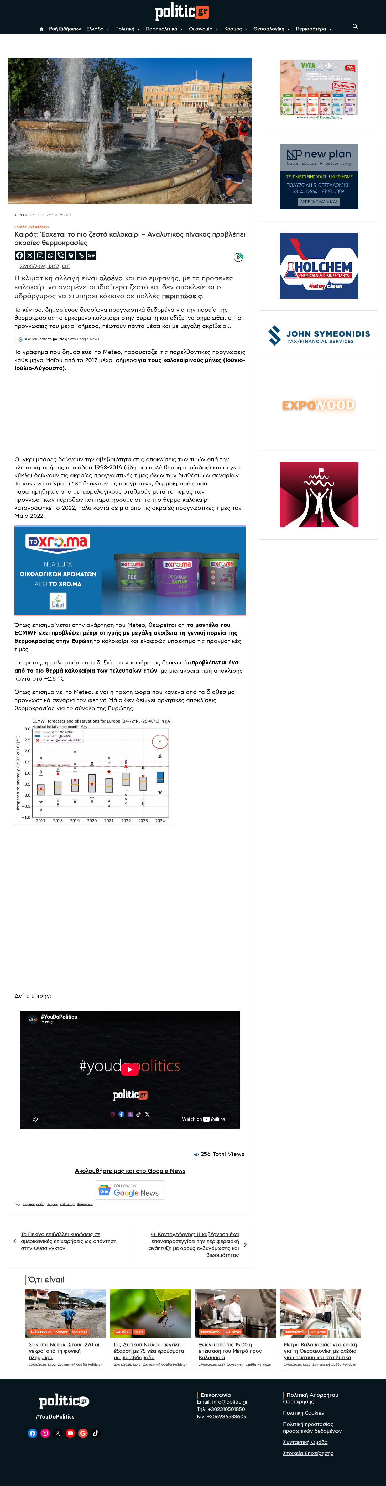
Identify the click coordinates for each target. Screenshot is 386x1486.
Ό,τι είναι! (79, 1331)
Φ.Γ (66, 266)
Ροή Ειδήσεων (65, 29)
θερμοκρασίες (34, 1204)
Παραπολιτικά (162, 29)
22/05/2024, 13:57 (39, 266)
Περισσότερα (311, 29)
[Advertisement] (130, 414)
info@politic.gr (230, 1402)
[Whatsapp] (50, 255)
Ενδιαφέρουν (38, 226)
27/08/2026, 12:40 (127, 1364)
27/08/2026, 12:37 (212, 1364)
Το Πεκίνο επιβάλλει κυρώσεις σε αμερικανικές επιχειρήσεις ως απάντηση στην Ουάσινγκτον (69, 1241)
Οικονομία (201, 29)
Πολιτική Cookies (303, 1413)
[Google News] (91, 255)
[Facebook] (19, 255)
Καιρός (52, 1204)
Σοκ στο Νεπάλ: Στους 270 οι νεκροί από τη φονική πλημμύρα (64, 1351)
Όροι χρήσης (298, 1401)
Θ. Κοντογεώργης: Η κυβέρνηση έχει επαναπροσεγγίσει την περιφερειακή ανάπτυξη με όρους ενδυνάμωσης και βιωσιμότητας (194, 1245)
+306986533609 (227, 1416)
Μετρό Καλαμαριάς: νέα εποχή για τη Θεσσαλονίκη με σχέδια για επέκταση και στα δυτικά (320, 1351)
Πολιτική (124, 29)
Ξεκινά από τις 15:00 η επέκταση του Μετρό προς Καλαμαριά (230, 1351)
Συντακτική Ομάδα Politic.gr (80, 1364)
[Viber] (60, 255)
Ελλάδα (95, 29)
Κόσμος (233, 29)
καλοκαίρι (67, 1204)
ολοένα (111, 278)
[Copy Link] (81, 255)
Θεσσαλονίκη (268, 29)
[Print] (70, 255)
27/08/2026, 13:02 (42, 1364)
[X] (29, 255)
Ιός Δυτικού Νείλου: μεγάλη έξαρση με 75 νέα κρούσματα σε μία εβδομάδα (149, 1351)
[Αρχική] (41, 29)
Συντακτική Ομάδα (305, 1442)
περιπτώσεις (182, 296)
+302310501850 (226, 1409)
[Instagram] (40, 255)
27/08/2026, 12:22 (297, 1364)
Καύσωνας (85, 1204)
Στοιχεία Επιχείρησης (308, 1453)
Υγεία (139, 1331)
